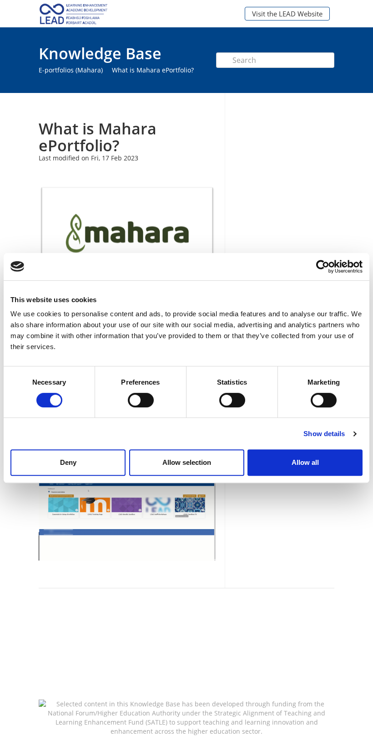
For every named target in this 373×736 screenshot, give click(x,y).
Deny (68, 462)
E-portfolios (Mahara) (71, 70)
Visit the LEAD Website (287, 13)
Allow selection (186, 462)
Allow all (305, 462)
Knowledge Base (100, 53)
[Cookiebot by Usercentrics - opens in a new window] (323, 266)
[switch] (141, 400)
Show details (324, 433)
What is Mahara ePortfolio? (153, 70)
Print (185, 106)
